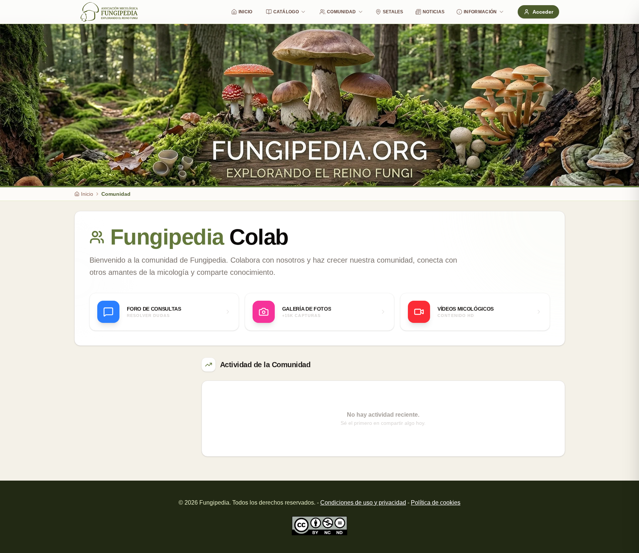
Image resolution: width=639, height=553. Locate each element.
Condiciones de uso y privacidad (363, 502)
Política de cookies (435, 502)
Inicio (246, 11)
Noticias (433, 11)
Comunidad (341, 11)
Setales (393, 11)
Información (480, 11)
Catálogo (286, 11)
